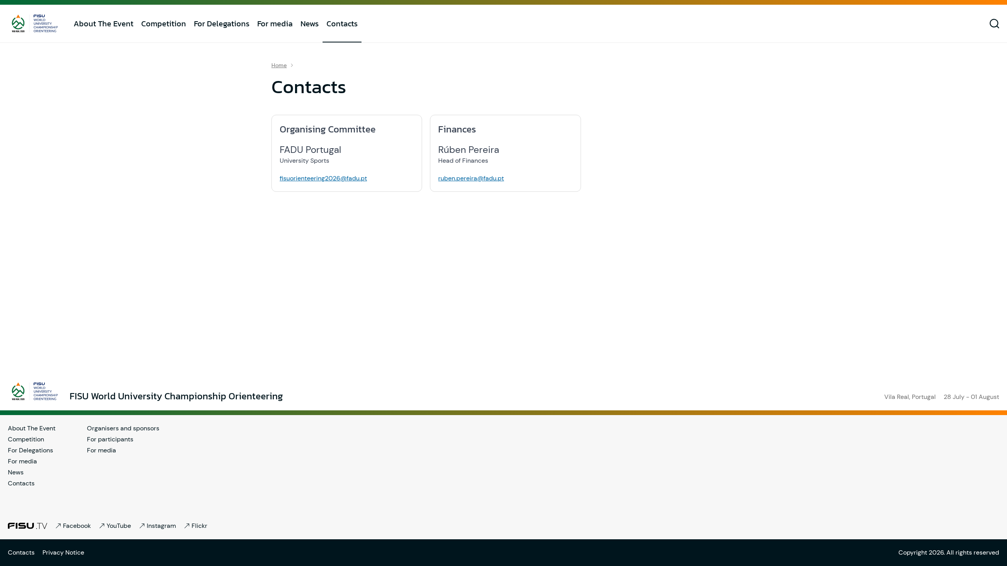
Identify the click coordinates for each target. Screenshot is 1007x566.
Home (279, 65)
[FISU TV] (27, 526)
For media (275, 23)
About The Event (103, 23)
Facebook (77, 526)
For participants (110, 439)
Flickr (199, 526)
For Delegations (221, 23)
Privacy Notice (63, 552)
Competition (163, 23)
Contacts (342, 23)
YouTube (119, 526)
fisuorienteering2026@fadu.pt (323, 178)
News (310, 23)
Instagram (161, 526)
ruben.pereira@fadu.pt (471, 178)
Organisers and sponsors (123, 428)
